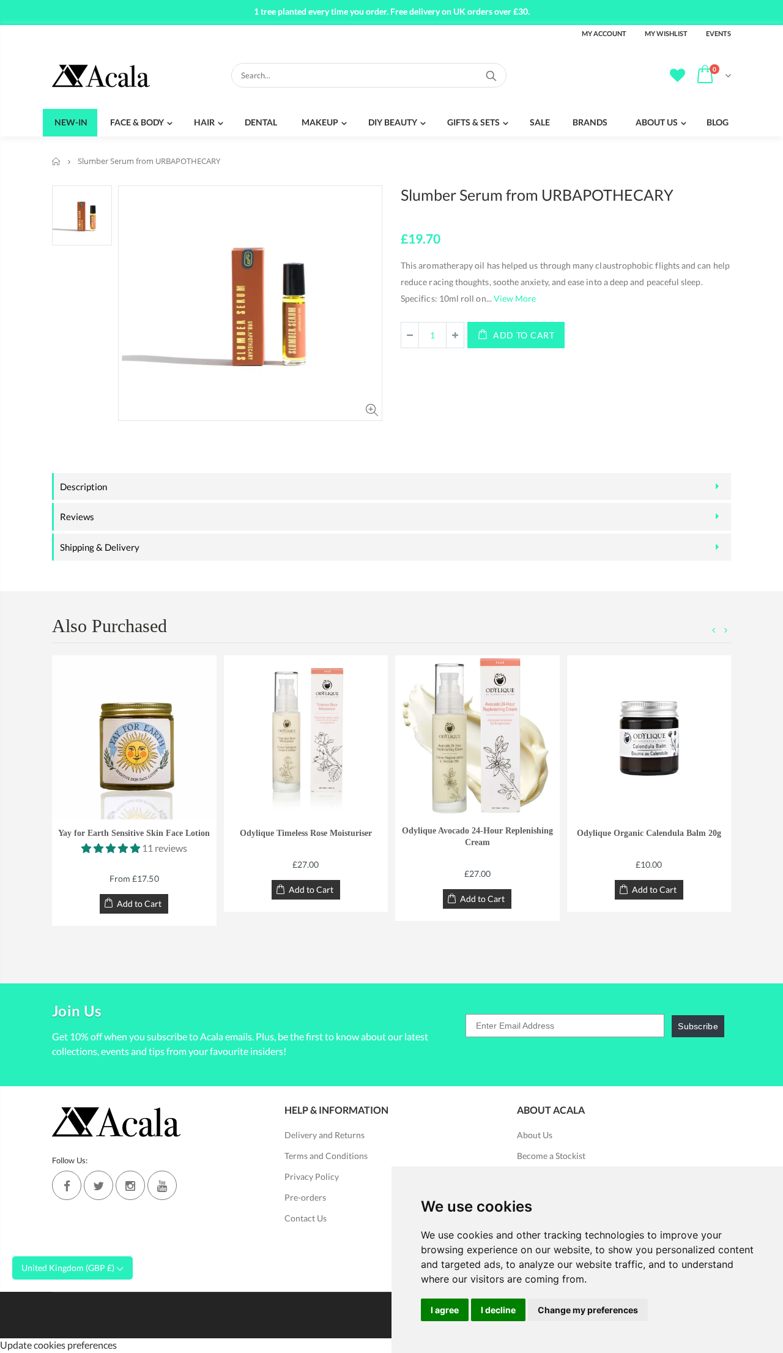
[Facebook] (66, 1185)
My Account (604, 33)
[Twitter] (98, 1185)
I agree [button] (445, 1310)
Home (56, 161)
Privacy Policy (311, 1176)
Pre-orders (305, 1197)
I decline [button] (498, 1310)
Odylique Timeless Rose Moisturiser (306, 833)
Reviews (77, 516)
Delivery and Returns (324, 1135)
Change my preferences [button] (588, 1310)
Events (718, 33)
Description (83, 486)
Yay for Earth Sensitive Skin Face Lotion (134, 833)
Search (491, 75)
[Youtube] (162, 1185)
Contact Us (305, 1218)
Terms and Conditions (326, 1155)
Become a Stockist (551, 1155)
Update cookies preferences (58, 1345)
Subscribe (698, 1026)
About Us (534, 1135)
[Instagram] (130, 1185)
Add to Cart (524, 335)
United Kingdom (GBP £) (68, 1267)
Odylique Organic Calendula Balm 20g (649, 833)
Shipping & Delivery (99, 547)
